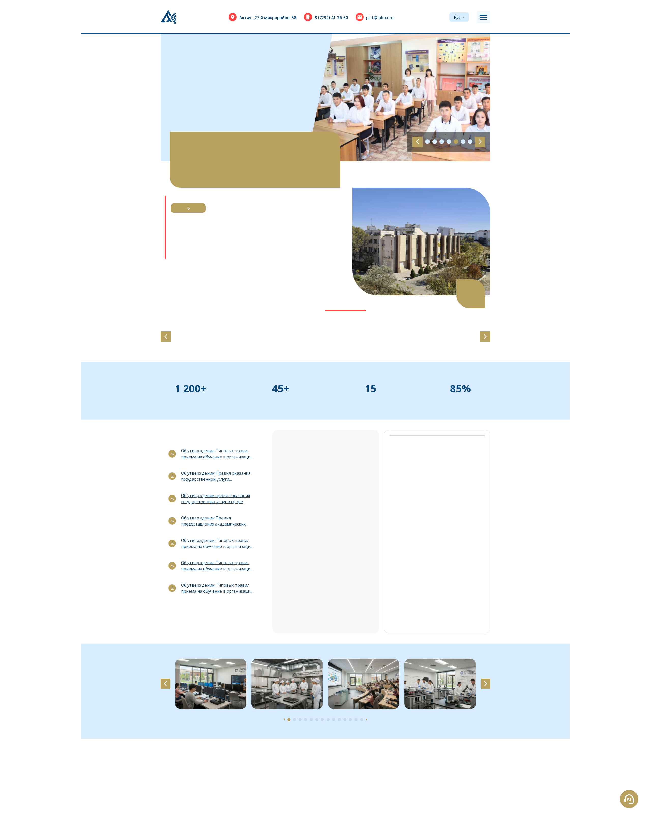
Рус (457, 17)
